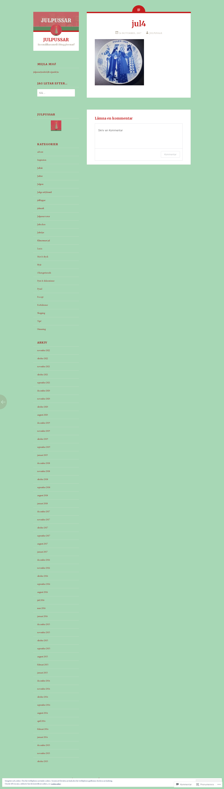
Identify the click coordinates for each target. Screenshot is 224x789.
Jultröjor (40, 232)
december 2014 (43, 680)
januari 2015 (42, 672)
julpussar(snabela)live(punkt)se (46, 72)
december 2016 (43, 559)
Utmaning (41, 329)
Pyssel (39, 288)
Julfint (40, 176)
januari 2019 (42, 455)
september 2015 (43, 648)
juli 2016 (40, 600)
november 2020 (43, 398)
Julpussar (156, 33)
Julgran (40, 184)
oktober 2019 (42, 439)
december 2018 (43, 463)
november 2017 (43, 519)
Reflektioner (42, 305)
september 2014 (43, 704)
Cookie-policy (56, 783)
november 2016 (43, 568)
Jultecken (41, 224)
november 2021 (43, 366)
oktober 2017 (42, 527)
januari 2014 (42, 737)
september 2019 (43, 447)
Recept (40, 297)
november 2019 (43, 431)
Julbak (40, 168)
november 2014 (43, 688)
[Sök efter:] (54, 93)
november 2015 (43, 632)
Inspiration (41, 160)
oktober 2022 (42, 358)
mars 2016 (41, 608)
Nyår (39, 264)
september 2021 (43, 382)
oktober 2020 (42, 406)
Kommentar (170, 154)
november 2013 (43, 753)
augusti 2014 (42, 713)
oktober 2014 (42, 696)
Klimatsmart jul (43, 240)
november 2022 (43, 350)
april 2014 (41, 721)
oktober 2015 (42, 640)
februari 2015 (42, 664)
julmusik (40, 208)
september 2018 (43, 487)
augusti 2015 (42, 656)
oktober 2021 (42, 374)
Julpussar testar (43, 216)
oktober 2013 (42, 761)
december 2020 (43, 390)
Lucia (39, 248)
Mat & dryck (42, 256)
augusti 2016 (42, 592)
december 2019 (43, 422)
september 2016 (43, 584)
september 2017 (43, 535)
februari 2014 (42, 729)
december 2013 (43, 745)
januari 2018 (42, 503)
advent (40, 151)
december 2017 (43, 511)
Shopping (41, 313)
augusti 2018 (42, 495)
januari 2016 (42, 616)
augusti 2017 (42, 543)
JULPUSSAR (56, 39)
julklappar (41, 200)
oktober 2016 (42, 576)
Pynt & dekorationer (45, 280)
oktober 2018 (42, 479)
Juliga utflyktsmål (44, 192)
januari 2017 (42, 551)
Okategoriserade (44, 272)
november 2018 (43, 471)
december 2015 (43, 624)
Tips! (39, 321)
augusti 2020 (42, 414)
